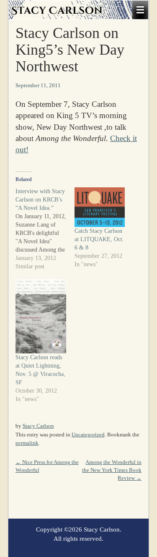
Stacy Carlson (38, 426)
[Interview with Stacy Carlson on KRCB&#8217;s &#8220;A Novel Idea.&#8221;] (45, 229)
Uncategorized (88, 434)
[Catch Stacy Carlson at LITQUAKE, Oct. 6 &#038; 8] (100, 207)
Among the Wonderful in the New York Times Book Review (112, 470)
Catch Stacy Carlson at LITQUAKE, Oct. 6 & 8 (99, 239)
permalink (27, 443)
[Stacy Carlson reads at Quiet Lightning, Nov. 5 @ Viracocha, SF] (40, 316)
